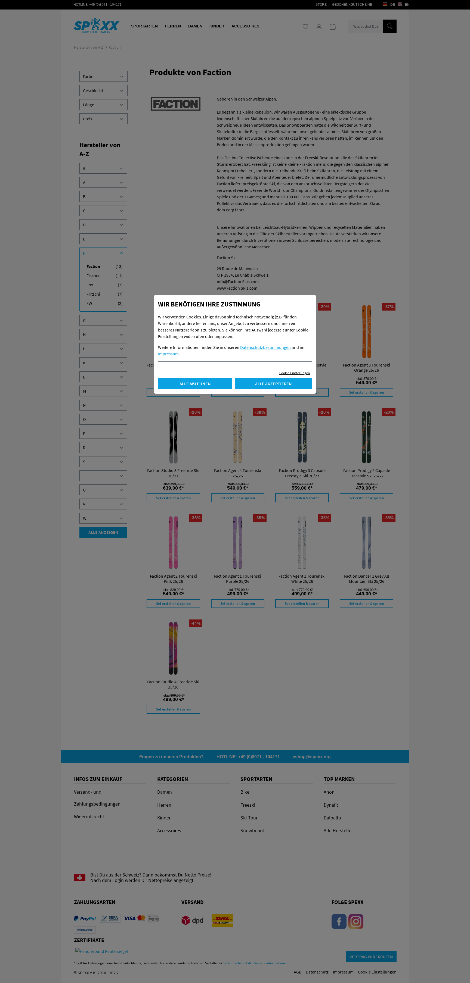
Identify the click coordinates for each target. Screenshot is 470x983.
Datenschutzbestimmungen (265, 347)
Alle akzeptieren (273, 383)
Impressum (168, 353)
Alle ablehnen (195, 383)
